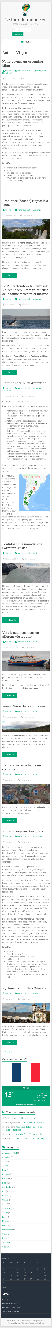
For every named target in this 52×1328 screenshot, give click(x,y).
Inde (4, 1204)
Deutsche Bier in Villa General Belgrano (31, 1134)
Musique (5, 1221)
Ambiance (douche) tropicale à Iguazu (25, 203)
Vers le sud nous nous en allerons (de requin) (20, 635)
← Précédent (8, 1052)
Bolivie (5, 1178)
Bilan (44, 71)
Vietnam (5, 1247)
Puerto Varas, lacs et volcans (23, 706)
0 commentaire (28, 79)
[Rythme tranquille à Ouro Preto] (26, 1004)
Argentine (37, 71)
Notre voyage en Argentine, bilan (23, 63)
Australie (6, 1166)
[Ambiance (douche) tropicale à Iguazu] (26, 220)
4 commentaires (27, 305)
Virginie (8, 71)
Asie (4, 1161)
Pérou (4, 1238)
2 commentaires (30, 559)
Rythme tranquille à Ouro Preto (25, 988)
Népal (4, 1225)
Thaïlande (6, 1242)
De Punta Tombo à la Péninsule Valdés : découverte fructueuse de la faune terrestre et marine (25, 290)
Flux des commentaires (11, 1308)
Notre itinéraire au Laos (31, 1118)
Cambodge (7, 1187)
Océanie (5, 1234)
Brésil (40, 836)
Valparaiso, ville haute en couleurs (21, 767)
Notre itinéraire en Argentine (24, 383)
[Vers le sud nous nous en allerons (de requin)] (26, 652)
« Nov (4, 1288)
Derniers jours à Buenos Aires (33, 1122)
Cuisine (5, 1195)
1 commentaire (27, 216)
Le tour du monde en (26, 20)
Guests (5, 1200)
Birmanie (6, 1174)
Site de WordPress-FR (10, 1312)
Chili (35, 553)
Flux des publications (10, 1304)
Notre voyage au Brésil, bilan (24, 831)
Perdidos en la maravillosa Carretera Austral (22, 546)
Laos (4, 1217)
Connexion (6, 1300)
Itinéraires (6, 391)
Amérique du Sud (25, 71)
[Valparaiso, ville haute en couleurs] (26, 785)
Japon (5, 1213)
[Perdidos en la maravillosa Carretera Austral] (26, 564)
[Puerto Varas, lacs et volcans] (26, 722)
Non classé (7, 73)
